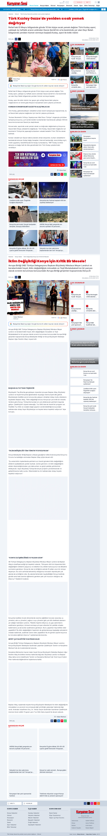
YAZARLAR (79, 2)
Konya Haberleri (12, 813)
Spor (81, 5)
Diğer (98, 5)
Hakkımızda (75, 820)
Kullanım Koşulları (76, 828)
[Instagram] (92, 803)
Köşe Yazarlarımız (55, 815)
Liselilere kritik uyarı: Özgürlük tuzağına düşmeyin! (69, 9)
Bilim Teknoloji (89, 5)
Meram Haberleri (33, 818)
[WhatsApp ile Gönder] (65, 174)
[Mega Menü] (99, 2)
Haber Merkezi (18, 317)
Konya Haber (44, 5)
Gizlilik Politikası (90, 820)
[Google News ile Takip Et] (62, 79)
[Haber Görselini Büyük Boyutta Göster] (38, 59)
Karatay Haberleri (33, 813)
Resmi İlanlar (53, 813)
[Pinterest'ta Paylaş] (62, 174)
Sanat (76, 5)
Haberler (10, 14)
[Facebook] (85, 803)
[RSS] (98, 803)
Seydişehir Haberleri (34, 825)
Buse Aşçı (16, 79)
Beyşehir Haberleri (34, 820)
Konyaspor (60, 5)
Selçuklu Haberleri (34, 815)
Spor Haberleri (11, 825)
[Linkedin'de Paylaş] (58, 174)
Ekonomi (69, 5)
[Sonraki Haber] (105, 9)
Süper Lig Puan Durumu (56, 818)
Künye (73, 823)
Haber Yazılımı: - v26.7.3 (85, 834)
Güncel (53, 5)
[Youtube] (95, 803)
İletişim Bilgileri (90, 828)
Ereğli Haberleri (33, 822)
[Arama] (96, 2)
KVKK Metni (89, 825)
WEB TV (88, 2)
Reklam (74, 825)
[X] (88, 803)
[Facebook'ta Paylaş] (16, 39)
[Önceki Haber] (102, 9)
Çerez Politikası (90, 823)
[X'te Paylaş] (19, 39)
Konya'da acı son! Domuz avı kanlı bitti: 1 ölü (29, 9)
